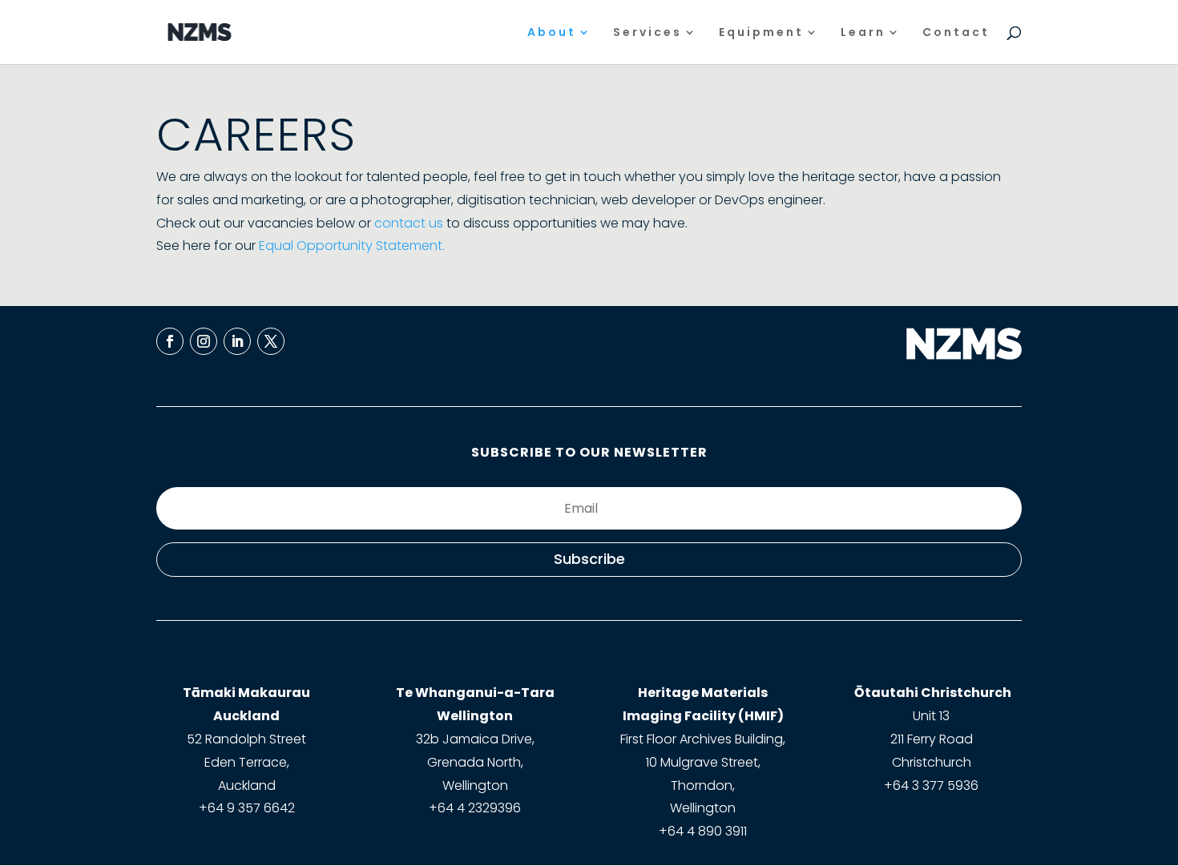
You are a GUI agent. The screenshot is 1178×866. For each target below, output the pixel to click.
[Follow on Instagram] (203, 341)
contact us (408, 223)
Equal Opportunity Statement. (352, 245)
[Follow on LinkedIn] (237, 341)
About (551, 33)
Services (647, 33)
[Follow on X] (270, 341)
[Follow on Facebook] (170, 341)
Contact (956, 33)
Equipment (761, 33)
